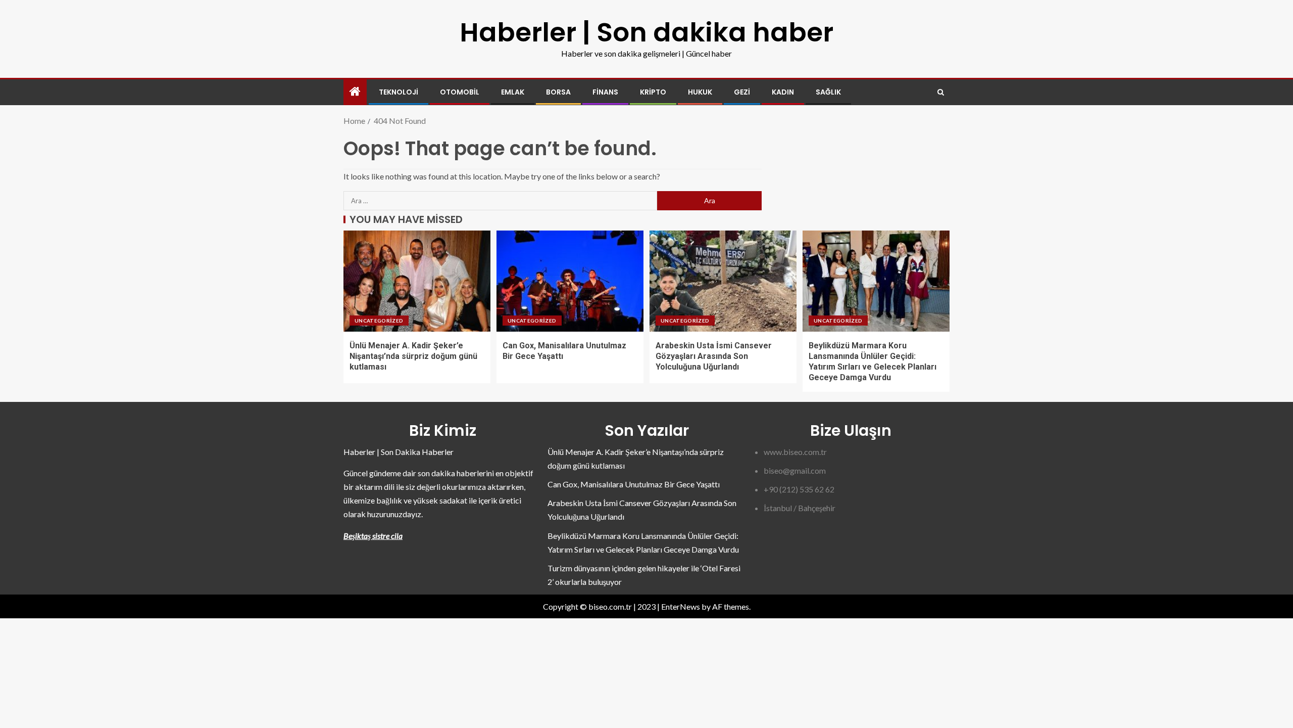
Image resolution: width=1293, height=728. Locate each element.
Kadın (783, 92)
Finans (605, 92)
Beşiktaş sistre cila (373, 535)
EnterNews (680, 606)
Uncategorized (379, 320)
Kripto (653, 92)
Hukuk (700, 92)
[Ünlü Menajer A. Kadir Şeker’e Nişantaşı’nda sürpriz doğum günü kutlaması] (416, 281)
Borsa (558, 92)
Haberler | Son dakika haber (646, 32)
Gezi (742, 92)
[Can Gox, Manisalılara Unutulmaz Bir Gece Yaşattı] (569, 281)
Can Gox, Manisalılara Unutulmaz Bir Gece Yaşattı (634, 484)
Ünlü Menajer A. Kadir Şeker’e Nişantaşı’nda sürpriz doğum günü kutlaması (413, 356)
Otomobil (459, 92)
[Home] (355, 91)
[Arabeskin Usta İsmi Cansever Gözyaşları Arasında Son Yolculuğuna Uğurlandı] (723, 281)
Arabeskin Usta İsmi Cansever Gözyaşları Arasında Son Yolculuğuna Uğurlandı (714, 356)
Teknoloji (398, 92)
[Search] (940, 92)
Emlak (512, 92)
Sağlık (828, 92)
